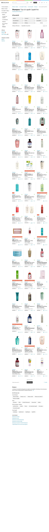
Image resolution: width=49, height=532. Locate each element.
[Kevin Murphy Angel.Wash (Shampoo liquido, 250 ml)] (42, 279)
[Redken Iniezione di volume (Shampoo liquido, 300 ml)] (42, 38)
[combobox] (18, 26)
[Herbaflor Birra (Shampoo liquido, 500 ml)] (17, 323)
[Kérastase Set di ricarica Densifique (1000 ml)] (29, 213)
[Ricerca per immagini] (27, 3)
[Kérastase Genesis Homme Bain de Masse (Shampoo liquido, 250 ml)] (17, 126)
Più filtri (41, 22)
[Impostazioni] (31, 2)
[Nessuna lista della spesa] (44, 2)
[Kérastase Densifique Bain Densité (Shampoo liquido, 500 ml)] (17, 170)
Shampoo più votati (15, 418)
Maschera (4, 21)
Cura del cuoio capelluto (4, 17)
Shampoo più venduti (15, 416)
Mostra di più (29, 382)
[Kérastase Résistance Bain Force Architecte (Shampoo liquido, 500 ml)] (17, 345)
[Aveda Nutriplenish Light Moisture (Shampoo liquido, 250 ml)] (42, 213)
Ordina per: (14, 25)
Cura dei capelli (4, 12)
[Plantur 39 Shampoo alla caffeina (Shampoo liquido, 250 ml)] (17, 279)
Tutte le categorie (5, 6)
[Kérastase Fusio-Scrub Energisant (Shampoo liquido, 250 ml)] (17, 257)
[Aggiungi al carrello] (22, 47)
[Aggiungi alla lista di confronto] (19, 47)
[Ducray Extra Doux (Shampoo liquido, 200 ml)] (42, 191)
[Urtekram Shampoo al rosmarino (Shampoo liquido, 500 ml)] (29, 301)
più (33, 390)
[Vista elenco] (46, 26)
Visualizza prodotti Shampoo (17, 11)
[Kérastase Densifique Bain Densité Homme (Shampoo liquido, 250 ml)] (29, 82)
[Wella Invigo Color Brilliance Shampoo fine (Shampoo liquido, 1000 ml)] (17, 213)
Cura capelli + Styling (5, 10)
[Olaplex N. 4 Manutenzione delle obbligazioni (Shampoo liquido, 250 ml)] (17, 60)
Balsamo (3, 14)
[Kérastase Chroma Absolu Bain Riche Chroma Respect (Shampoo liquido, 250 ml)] (17, 148)
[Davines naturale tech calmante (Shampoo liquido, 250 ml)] (29, 148)
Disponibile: (23, 25)
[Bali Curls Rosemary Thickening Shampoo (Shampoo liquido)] (42, 126)
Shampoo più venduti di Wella (17, 421)
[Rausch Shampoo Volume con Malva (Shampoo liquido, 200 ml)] (29, 279)
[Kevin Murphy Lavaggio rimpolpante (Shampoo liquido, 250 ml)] (17, 82)
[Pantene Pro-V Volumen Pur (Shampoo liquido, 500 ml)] (42, 367)
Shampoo (4, 26)
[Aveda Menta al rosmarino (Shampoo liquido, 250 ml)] (42, 148)
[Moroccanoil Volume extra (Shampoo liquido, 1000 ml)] (17, 191)
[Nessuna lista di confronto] (42, 2)
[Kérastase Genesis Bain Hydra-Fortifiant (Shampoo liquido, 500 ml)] (17, 38)
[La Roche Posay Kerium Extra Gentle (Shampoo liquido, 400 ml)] (29, 60)
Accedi (35, 2)
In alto (46, 382)
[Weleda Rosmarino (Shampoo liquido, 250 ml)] (42, 235)
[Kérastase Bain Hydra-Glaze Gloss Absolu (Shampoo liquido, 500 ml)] (29, 257)
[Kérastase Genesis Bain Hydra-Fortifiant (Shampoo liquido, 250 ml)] (29, 38)
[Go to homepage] (5, 2)
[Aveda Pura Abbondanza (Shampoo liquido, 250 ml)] (42, 323)
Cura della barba (5, 19)
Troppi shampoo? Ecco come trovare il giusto (19, 424)
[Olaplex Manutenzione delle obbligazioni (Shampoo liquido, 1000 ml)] (42, 104)
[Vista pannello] (44, 26)
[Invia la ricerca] (13, 3)
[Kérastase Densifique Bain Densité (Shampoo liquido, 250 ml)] (42, 170)
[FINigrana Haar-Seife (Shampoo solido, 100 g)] (17, 235)
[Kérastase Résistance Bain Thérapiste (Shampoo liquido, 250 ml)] (17, 301)
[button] (34, 41)
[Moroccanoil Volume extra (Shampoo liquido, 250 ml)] (29, 126)
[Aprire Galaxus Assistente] (39, 2)
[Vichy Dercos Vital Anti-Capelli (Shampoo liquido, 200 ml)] (29, 235)
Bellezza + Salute (4, 8)
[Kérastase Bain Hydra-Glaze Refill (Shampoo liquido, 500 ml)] (42, 345)
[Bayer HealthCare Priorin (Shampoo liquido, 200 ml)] (29, 170)
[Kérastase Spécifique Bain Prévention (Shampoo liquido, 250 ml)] (29, 191)
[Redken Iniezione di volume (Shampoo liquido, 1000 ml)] (17, 104)
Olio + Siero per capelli (5, 24)
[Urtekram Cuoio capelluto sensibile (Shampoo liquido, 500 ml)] (29, 345)
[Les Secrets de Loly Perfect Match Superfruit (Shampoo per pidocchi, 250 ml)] (29, 367)
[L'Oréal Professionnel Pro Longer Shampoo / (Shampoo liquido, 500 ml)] (42, 257)
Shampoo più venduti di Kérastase (18, 419)
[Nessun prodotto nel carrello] (46, 2)
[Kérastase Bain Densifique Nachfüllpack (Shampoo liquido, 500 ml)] (42, 60)
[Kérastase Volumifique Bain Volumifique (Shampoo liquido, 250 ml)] (42, 301)
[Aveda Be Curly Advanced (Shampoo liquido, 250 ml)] (42, 82)
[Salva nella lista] (20, 47)
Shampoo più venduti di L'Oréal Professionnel (20, 422)
